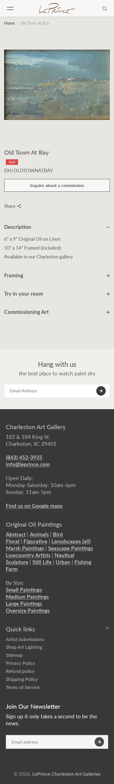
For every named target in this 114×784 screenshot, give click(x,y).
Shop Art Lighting (24, 647)
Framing (13, 275)
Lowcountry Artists (28, 555)
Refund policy (20, 671)
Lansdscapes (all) (70, 541)
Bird (58, 534)
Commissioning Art (26, 312)
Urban (63, 562)
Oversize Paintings (28, 610)
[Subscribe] (101, 391)
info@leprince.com (28, 464)
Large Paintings (24, 603)
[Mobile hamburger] (10, 8)
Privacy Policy (20, 663)
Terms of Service (23, 687)
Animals (39, 534)
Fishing (82, 562)
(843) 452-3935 (24, 457)
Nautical (64, 555)
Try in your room (23, 293)
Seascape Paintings (70, 548)
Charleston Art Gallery (36, 427)
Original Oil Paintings (34, 524)
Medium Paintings (27, 596)
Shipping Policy (22, 679)
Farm (12, 569)
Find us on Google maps (34, 506)
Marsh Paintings (25, 548)
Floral (12, 541)
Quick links (20, 629)
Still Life (41, 562)
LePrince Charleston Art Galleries (66, 774)
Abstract (16, 534)
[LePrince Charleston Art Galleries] (57, 8)
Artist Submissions (25, 639)
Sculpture (17, 562)
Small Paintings (24, 589)
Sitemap (14, 655)
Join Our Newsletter (33, 706)
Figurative (35, 541)
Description (17, 227)
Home (9, 23)
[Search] (104, 8)
